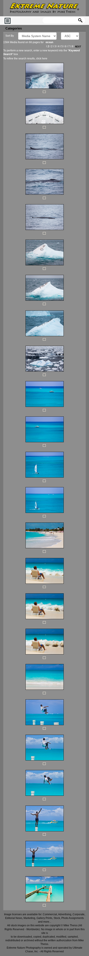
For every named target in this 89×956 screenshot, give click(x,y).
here (44, 58)
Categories (13, 28)
